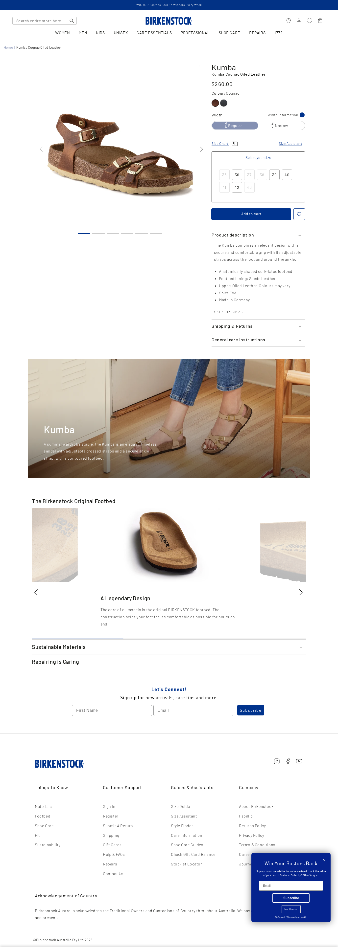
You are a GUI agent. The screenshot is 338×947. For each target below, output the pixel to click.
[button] (201, 149)
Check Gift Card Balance (193, 854)
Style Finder (182, 825)
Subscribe (251, 710)
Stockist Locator (186, 863)
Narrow (281, 125)
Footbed (42, 816)
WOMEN (62, 33)
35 (224, 174)
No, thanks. (291, 909)
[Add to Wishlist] (299, 214)
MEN (83, 33)
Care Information (186, 835)
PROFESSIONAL (195, 33)
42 (237, 187)
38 (262, 174)
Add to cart (251, 214)
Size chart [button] (220, 143)
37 (249, 174)
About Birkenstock (256, 806)
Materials (43, 806)
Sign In (109, 806)
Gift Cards (112, 844)
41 (224, 187)
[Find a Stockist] (288, 20)
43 (249, 187)
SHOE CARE (229, 33)
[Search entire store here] (72, 21)
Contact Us (113, 873)
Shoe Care (44, 825)
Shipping (111, 835)
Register (111, 816)
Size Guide (180, 806)
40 (287, 174)
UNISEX (121, 33)
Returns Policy (252, 825)
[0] (309, 20)
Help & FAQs (114, 854)
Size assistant (290, 143)
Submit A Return (118, 825)
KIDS (100, 33)
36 (237, 174)
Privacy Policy (251, 835)
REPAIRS (257, 33)
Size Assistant (184, 816)
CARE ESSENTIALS (154, 33)
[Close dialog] (324, 860)
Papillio (246, 816)
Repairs (110, 863)
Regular (235, 125)
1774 (278, 33)
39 (274, 174)
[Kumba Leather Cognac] (215, 103)
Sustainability (47, 844)
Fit (37, 835)
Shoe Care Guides (187, 844)
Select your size (258, 157)
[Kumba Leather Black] (223, 103)
